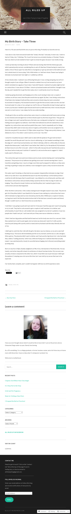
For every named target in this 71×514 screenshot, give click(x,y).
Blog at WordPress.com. (15, 510)
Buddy (10, 284)
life (17, 284)
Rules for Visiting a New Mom (14, 396)
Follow (9, 500)
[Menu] (5, 32)
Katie (18, 44)
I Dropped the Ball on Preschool (55, 298)
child (14, 284)
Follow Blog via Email (13, 479)
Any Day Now (10, 298)
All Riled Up (35, 10)
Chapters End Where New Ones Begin (17, 380)
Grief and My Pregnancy (12, 391)
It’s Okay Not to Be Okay (13, 386)
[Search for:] (35, 367)
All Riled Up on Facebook (14, 432)
